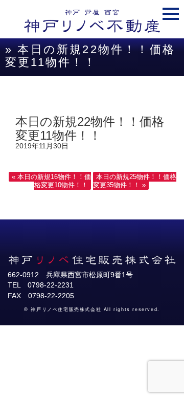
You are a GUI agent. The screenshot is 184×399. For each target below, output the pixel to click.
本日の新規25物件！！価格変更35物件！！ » (134, 181)
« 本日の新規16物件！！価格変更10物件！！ (51, 181)
